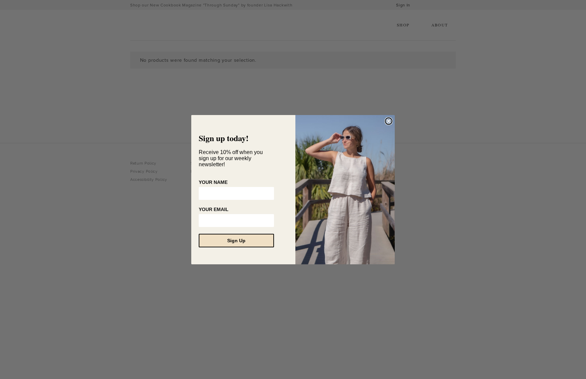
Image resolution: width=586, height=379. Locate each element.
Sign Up (236, 240)
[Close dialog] (388, 121)
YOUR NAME (213, 182)
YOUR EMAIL (214, 209)
